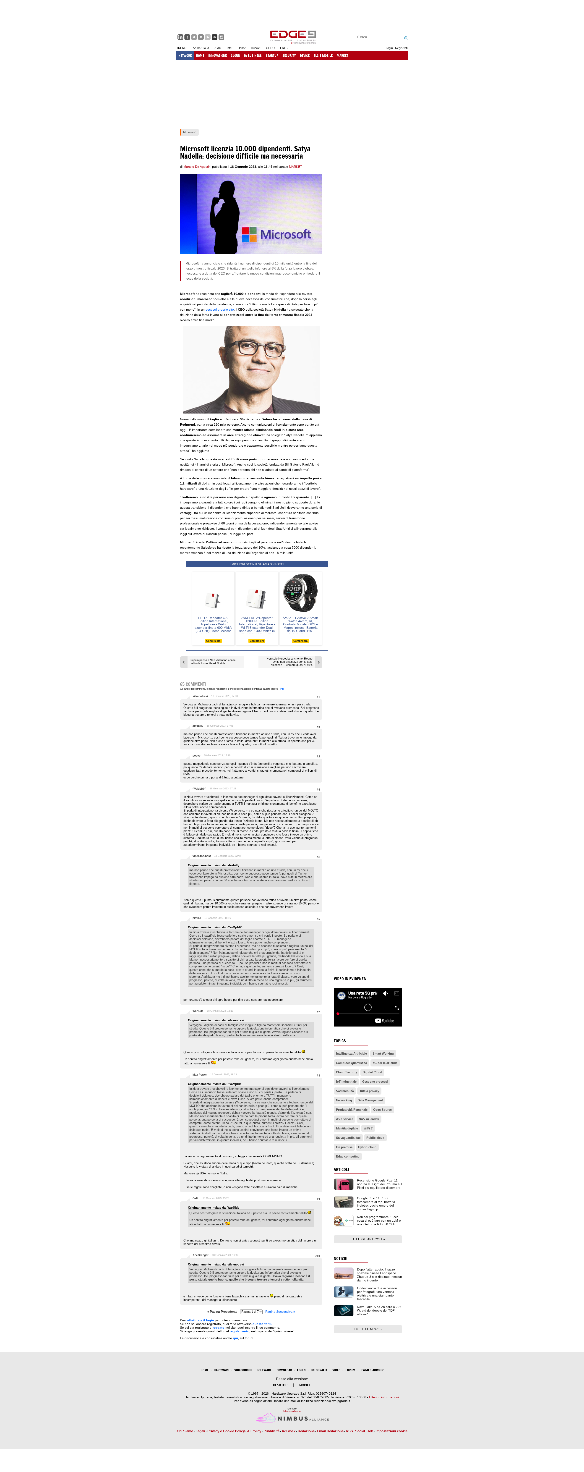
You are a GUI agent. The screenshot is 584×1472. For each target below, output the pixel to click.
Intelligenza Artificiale (351, 1053)
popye (197, 755)
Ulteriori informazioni (384, 1397)
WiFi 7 (368, 1128)
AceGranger (201, 1255)
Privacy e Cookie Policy (226, 1431)
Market (295, 166)
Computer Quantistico (351, 1063)
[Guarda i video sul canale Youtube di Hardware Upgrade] (214, 37)
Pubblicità (271, 1431)
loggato (218, 1327)
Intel (229, 48)
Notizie (340, 1258)
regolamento (239, 1331)
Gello (196, 1198)
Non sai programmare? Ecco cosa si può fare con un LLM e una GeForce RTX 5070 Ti (379, 1220)
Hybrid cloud (367, 1147)
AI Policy (254, 1431)
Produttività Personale (352, 1109)
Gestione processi (375, 1081)
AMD (217, 48)
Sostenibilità (345, 1091)
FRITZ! (284, 48)
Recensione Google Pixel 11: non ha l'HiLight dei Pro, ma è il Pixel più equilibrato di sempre (379, 1184)
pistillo (197, 918)
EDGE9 (301, 1370)
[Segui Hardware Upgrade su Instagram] (221, 37)
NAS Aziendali (369, 1119)
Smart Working (383, 1053)
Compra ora (213, 640)
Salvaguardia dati (348, 1137)
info (282, 688)
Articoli (341, 1169)
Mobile (305, 1385)
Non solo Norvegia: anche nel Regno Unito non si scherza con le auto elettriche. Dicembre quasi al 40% (289, 662)
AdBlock (288, 1431)
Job (370, 1431)
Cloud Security (346, 1072)
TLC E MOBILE (323, 55)
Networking (344, 1100)
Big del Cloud (372, 1072)
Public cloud (375, 1137)
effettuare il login (200, 1320)
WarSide (198, 1011)
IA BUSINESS (253, 55)
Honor (241, 48)
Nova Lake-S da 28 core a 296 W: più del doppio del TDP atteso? (379, 1310)
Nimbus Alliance (292, 1411)
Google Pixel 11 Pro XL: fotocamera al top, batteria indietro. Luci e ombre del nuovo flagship (376, 1203)
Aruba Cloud (201, 48)
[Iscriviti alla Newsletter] (201, 37)
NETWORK (185, 55)
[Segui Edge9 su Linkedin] (180, 37)
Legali (200, 1431)
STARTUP (272, 55)
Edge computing (348, 1156)
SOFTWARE (264, 1370)
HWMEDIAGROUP (371, 1370)
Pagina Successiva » (280, 1311)
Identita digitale (347, 1128)
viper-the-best (202, 856)
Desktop (280, 1385)
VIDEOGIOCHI (243, 1370)
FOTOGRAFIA (319, 1370)
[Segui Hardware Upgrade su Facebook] (187, 37)
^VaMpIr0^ (199, 788)
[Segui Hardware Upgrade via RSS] (208, 37)
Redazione (306, 1431)
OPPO (270, 48)
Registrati (401, 48)
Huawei (256, 48)
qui (235, 1338)
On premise (344, 1147)
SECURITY (289, 55)
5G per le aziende (385, 1063)
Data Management (370, 1100)
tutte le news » (368, 1329)
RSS (349, 1431)
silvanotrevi (200, 696)
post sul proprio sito (220, 309)
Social (360, 1431)
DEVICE (305, 55)
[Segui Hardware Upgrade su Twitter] (194, 37)
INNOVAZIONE (217, 55)
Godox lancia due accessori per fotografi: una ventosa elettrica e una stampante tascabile (377, 1293)
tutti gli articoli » (368, 1239)
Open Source (382, 1109)
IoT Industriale (346, 1081)
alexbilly (198, 726)
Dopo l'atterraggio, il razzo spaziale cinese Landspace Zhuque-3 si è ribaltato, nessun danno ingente (379, 1275)
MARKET (342, 55)
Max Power (200, 1074)
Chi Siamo (185, 1431)
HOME (200, 55)
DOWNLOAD (284, 1370)
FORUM (350, 1370)
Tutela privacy (369, 1091)
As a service (344, 1119)
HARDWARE (221, 1370)
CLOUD (235, 55)
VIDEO (336, 1370)
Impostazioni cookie (391, 1431)
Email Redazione (330, 1431)
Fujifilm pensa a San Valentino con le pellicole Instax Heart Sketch (213, 662)
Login (389, 48)
